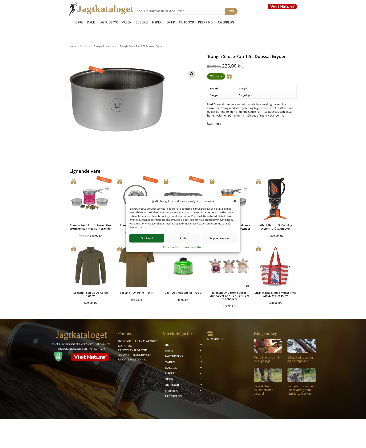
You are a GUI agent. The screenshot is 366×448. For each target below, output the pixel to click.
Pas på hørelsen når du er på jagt (267, 359)
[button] (235, 201)
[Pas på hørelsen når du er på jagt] (268, 346)
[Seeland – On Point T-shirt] (137, 266)
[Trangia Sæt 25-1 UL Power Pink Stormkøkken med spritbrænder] (90, 199)
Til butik (216, 76)
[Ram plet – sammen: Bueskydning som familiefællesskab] (301, 375)
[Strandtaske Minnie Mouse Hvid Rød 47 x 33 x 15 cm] (275, 266)
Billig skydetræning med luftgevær (300, 359)
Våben (127, 22)
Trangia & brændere (105, 46)
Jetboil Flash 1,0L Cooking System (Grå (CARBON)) (275, 227)
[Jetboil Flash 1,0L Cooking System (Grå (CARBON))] (275, 199)
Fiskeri (157, 22)
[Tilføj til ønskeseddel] (229, 76)
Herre (78, 22)
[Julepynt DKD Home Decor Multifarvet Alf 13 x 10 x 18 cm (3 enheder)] (229, 266)
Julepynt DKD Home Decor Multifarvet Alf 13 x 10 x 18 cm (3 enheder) (229, 296)
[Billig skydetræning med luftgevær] (301, 346)
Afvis (183, 238)
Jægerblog (225, 22)
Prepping (205, 22)
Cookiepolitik (170, 247)
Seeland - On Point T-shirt (137, 292)
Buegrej (142, 22)
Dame (91, 22)
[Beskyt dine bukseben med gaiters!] (268, 375)
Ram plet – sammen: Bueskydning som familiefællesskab (301, 389)
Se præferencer (219, 238)
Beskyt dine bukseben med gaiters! (263, 389)
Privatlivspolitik (192, 247)
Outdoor (186, 22)
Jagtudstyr (109, 22)
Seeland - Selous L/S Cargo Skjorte (90, 294)
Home (72, 46)
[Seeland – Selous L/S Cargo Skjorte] (90, 266)
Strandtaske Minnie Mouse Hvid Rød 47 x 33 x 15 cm (275, 294)
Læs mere (214, 123)
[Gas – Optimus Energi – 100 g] (183, 266)
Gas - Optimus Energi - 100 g (183, 292)
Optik (170, 22)
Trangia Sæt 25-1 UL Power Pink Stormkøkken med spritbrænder (91, 227)
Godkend (147, 238)
